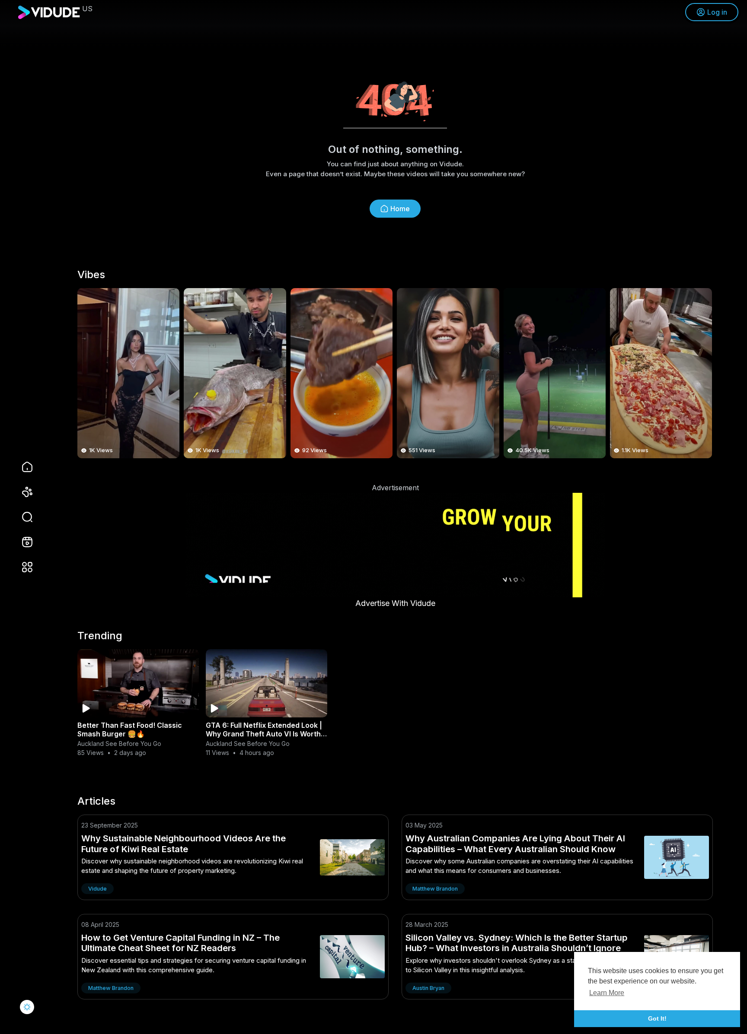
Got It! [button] (657, 1018)
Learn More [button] (606, 992)
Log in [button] (717, 12)
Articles (96, 801)
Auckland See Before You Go (119, 743)
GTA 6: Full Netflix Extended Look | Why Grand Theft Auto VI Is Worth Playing (264, 734)
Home (400, 208)
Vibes (91, 275)
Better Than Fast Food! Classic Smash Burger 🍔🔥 (129, 729)
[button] (21, 517)
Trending (99, 636)
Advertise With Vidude (395, 603)
